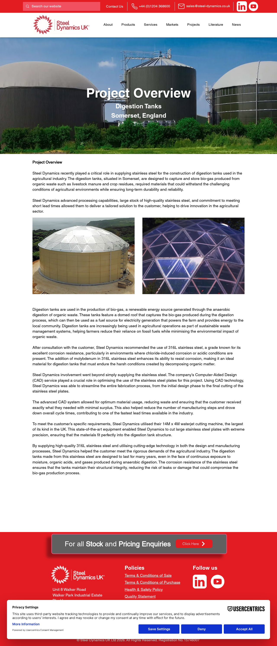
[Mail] (181, 6)
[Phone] (134, 6)
